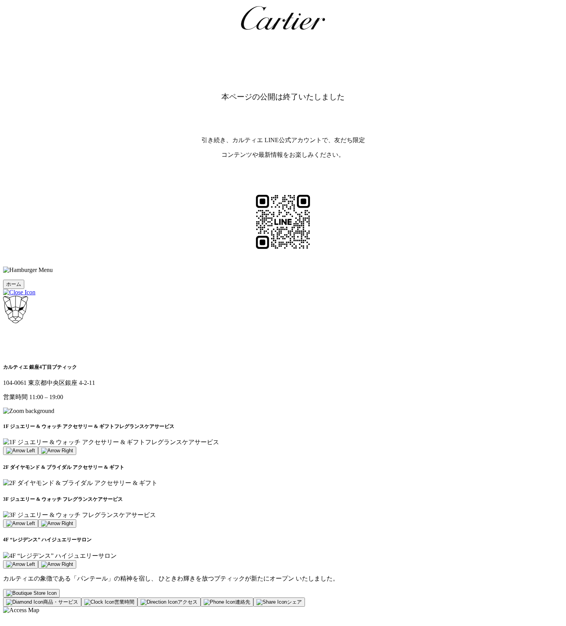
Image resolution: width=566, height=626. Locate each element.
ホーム (13, 284)
